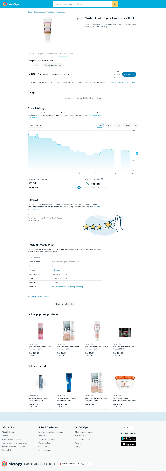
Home (30, 12)
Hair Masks (60, 12)
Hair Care (51, 12)
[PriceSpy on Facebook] (49, 464)
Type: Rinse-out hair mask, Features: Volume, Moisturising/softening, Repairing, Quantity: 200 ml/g (110, 25)
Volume (55, 287)
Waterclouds (57, 266)
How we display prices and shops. (123, 82)
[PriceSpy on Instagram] (54, 464)
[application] (83, 151)
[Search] (115, 4)
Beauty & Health (40, 12)
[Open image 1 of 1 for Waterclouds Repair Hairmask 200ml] (52, 33)
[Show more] (29, 74)
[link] (41, 338)
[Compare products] (78, 18)
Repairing (79, 287)
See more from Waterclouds (38, 296)
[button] (34, 65)
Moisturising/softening (66, 287)
